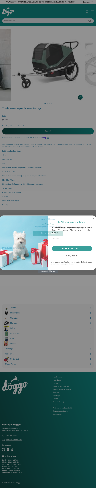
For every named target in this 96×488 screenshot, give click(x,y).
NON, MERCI (72, 256)
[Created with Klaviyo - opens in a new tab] (48, 271)
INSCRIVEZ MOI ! (72, 248)
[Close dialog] (93, 218)
